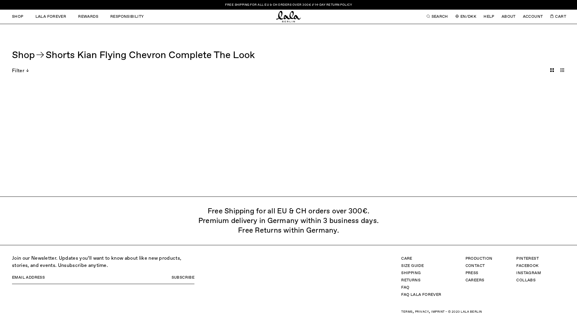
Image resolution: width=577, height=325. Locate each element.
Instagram (528, 273)
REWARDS (88, 17)
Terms (407, 311)
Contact (475, 266)
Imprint (438, 311)
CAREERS (475, 280)
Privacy (422, 311)
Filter (18, 71)
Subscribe (183, 278)
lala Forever (50, 17)
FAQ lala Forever (421, 295)
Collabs (526, 280)
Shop (17, 17)
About (509, 17)
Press (472, 273)
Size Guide (412, 266)
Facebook (527, 266)
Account (533, 17)
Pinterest (527, 259)
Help (489, 17)
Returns (410, 280)
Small (562, 70)
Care (406, 259)
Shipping (411, 273)
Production (479, 259)
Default (552, 70)
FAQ (405, 287)
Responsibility (127, 17)
